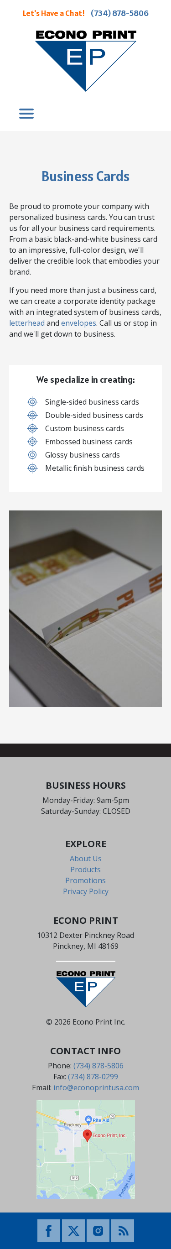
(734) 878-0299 (93, 1077)
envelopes (78, 323)
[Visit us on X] (73, 1230)
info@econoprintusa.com (96, 1087)
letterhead (27, 323)
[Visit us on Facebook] (48, 1230)
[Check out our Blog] (122, 1230)
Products (85, 869)
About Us (86, 858)
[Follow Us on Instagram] (98, 1230)
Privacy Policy (86, 891)
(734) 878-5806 (120, 13)
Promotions (85, 880)
